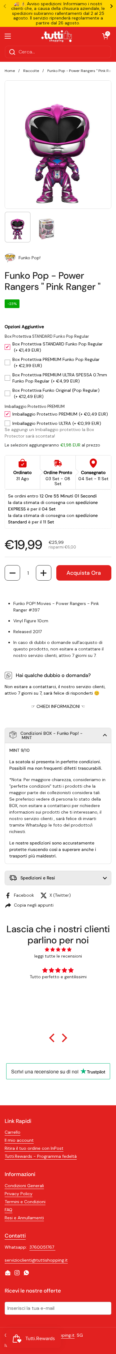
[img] (58, 949)
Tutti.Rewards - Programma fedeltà (41, 1156)
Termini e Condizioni (25, 1201)
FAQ (8, 1209)
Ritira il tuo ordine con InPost (34, 1148)
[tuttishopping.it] (56, 36)
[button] (12, 573)
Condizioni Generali (24, 1185)
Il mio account (19, 1140)
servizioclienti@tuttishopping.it (36, 1260)
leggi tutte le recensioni (58, 956)
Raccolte (31, 70)
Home (10, 70)
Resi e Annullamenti (24, 1218)
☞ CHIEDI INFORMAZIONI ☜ (58, 706)
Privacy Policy (18, 1193)
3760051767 (42, 1247)
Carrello (12, 1132)
